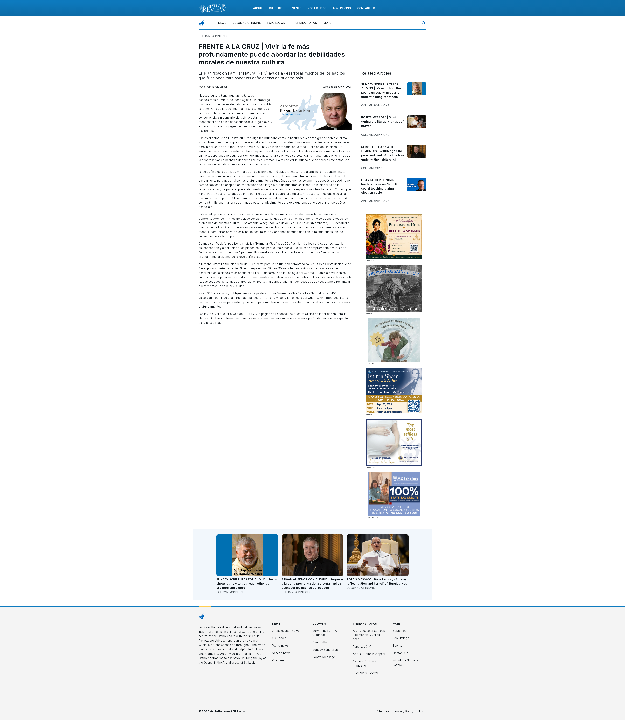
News (222, 22)
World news (280, 645)
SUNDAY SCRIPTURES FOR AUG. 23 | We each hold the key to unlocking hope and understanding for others (381, 91)
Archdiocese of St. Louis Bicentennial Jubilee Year (369, 635)
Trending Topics (304, 22)
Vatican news (281, 653)
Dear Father (320, 642)
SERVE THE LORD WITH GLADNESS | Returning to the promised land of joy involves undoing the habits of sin (382, 153)
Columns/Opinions (247, 22)
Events (296, 8)
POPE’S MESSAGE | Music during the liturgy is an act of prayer (382, 121)
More (327, 22)
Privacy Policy (404, 711)
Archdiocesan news (285, 630)
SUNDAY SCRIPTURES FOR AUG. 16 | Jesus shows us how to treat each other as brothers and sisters (246, 583)
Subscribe (276, 8)
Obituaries (279, 660)
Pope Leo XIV (276, 22)
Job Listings (317, 8)
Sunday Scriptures (325, 649)
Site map (383, 711)
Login (422, 711)
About (258, 8)
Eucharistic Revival (365, 673)
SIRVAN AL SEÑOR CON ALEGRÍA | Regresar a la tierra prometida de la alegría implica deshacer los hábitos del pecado (312, 583)
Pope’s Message (323, 657)
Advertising (342, 8)
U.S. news (279, 638)
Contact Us (366, 8)
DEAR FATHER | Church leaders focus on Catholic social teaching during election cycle (380, 186)
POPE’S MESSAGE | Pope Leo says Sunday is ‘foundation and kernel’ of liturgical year (378, 581)
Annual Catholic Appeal (369, 654)
